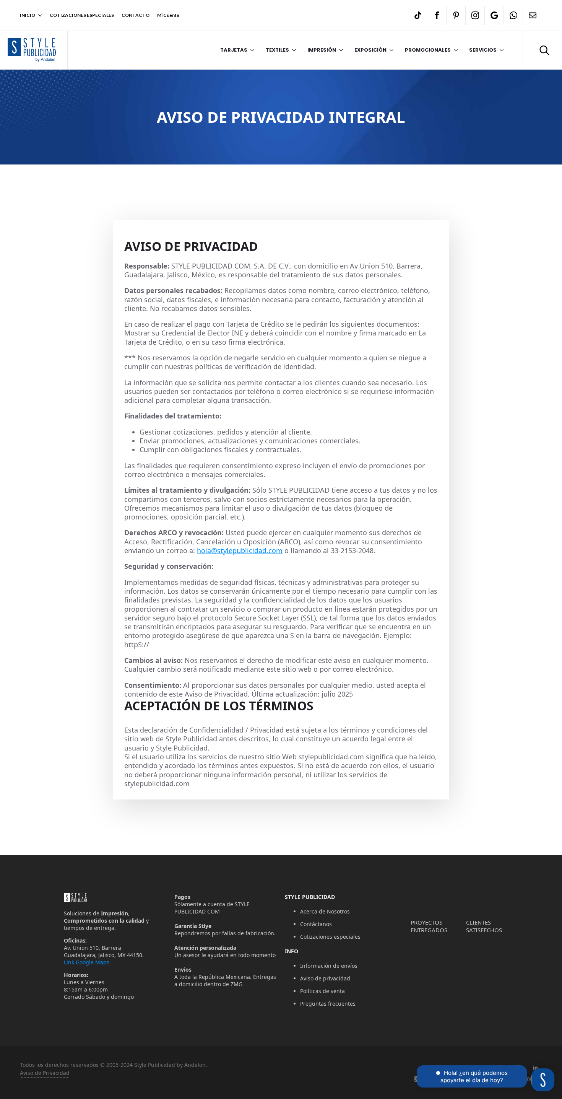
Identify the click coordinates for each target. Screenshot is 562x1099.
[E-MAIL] (532, 15)
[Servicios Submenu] (500, 50)
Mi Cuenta (168, 15)
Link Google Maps (86, 962)
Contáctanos (316, 924)
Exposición (370, 50)
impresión (321, 50)
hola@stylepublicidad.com (240, 550)
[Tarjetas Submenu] (250, 50)
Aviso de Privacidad (45, 1072)
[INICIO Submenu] (38, 15)
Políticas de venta (322, 991)
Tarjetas (233, 50)
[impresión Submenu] (339, 50)
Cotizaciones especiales (330, 936)
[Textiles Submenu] (292, 50)
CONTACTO (135, 15)
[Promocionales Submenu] (454, 50)
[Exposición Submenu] (390, 50)
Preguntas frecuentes (328, 1003)
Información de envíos (328, 965)
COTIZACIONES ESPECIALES (82, 15)
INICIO (27, 15)
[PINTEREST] (456, 15)
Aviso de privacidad (325, 978)
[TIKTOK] (417, 15)
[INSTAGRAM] (475, 15)
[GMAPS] (494, 15)
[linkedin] (535, 1068)
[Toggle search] (544, 50)
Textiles (277, 50)
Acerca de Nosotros (325, 911)
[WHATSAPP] (513, 15)
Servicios (483, 50)
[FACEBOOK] (437, 15)
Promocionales (428, 50)
